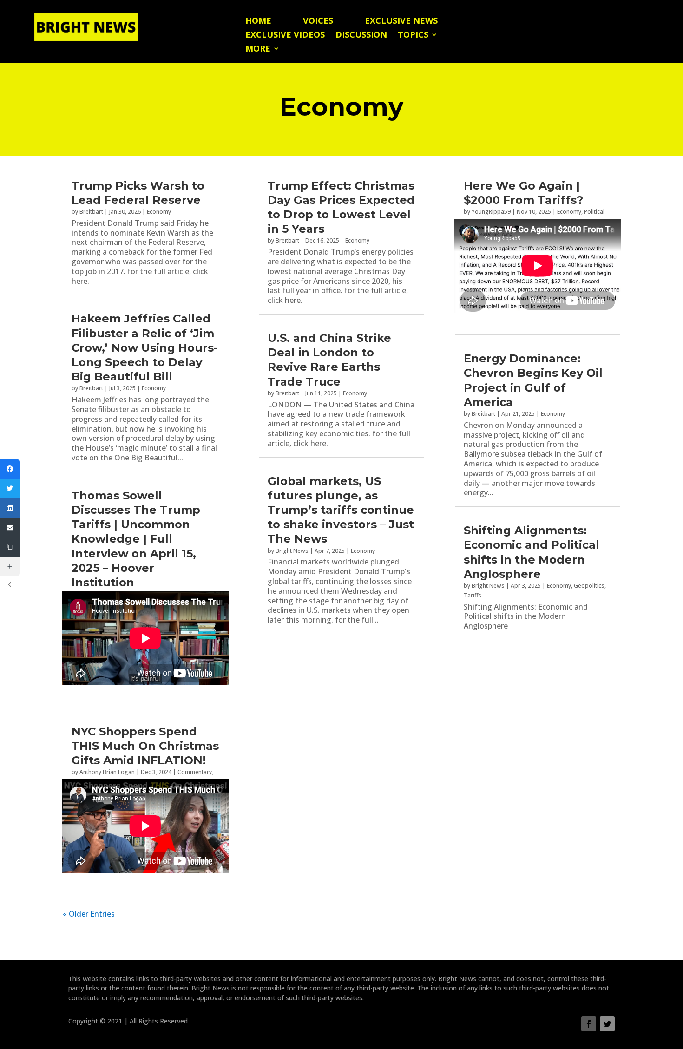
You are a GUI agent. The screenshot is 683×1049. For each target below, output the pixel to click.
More (257, 49)
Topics (413, 35)
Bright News (292, 551)
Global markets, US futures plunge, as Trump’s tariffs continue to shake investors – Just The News (341, 510)
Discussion (361, 35)
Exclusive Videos (285, 35)
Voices (318, 21)
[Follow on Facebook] (588, 1023)
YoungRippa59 (491, 212)
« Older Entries (89, 914)
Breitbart (91, 212)
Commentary (194, 772)
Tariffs (472, 595)
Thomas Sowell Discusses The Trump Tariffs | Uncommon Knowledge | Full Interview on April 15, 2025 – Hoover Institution (136, 539)
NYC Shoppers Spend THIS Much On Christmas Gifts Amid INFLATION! (145, 746)
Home (258, 21)
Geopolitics (589, 586)
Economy (159, 212)
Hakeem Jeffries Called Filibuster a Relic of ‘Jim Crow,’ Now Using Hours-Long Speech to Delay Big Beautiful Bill (145, 347)
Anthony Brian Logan (107, 772)
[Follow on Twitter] (607, 1023)
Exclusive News (401, 21)
